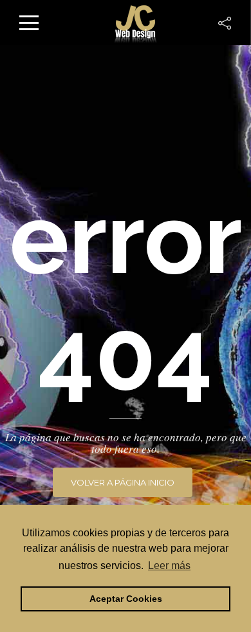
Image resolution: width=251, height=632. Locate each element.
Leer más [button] (169, 565)
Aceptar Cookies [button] (125, 598)
